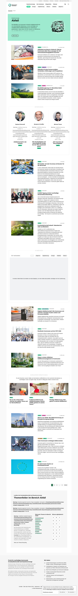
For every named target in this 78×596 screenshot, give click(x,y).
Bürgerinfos (48, 4)
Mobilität (54, 6)
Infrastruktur (38, 524)
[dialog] (59, 590)
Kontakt (56, 0)
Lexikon (40, 0)
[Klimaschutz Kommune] (13, 5)
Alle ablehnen (62, 592)
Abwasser (37, 528)
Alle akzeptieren (71, 592)
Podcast (55, 4)
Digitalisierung (41, 6)
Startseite (10, 10)
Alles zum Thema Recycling (20, 542)
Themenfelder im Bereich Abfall (30, 497)
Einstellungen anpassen (48, 592)
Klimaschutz (38, 519)
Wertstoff (37, 523)
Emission (37, 526)
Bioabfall (37, 531)
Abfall (28, 6)
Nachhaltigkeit (38, 529)
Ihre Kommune (40, 4)
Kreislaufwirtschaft (39, 518)
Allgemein (61, 6)
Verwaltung (46, 0)
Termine (51, 0)
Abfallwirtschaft (38, 521)
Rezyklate (16, 535)
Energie (34, 6)
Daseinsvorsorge (31, 4)
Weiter (65, 485)
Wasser (48, 6)
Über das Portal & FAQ (64, 0)
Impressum (37, 586)
